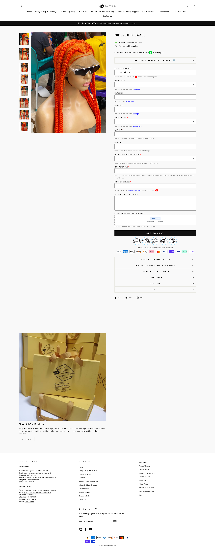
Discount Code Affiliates (147, 488)
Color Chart (155, 278)
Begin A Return (143, 462)
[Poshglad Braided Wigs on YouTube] (90, 529)
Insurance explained (134, 190)
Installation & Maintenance (155, 266)
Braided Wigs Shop (68, 11)
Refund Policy (143, 480)
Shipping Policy (144, 470)
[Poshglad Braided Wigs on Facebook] (85, 529)
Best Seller (83, 11)
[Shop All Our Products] (62, 377)
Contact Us (107, 16)
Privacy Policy (143, 484)
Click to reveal (29, 482)
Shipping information (155, 260)
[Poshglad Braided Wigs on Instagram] (80, 529)
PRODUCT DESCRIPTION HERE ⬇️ (155, 60)
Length (155, 284)
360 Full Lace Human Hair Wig (102, 11)
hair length (136, 114)
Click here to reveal (33, 480)
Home (29, 11)
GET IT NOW (27, 439)
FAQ (155, 289)
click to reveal (31, 499)
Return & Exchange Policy (147, 473)
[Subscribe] (115, 521)
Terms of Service (144, 466)
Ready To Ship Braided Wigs (46, 11)
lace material (136, 89)
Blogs (140, 495)
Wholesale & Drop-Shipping (128, 11)
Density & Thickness (155, 272)
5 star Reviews (148, 11)
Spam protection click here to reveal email (37, 473)
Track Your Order (181, 11)
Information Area (164, 11)
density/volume (137, 126)
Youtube (136, 77)
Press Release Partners (146, 491)
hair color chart (129, 101)
